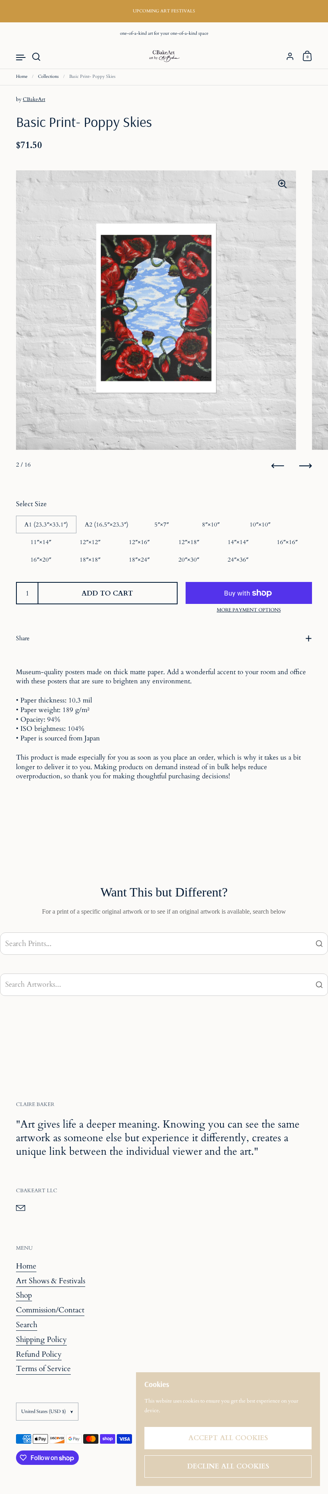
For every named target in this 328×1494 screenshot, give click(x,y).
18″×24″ (139, 560)
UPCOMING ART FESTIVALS (164, 11)
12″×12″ (90, 542)
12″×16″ (139, 542)
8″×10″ (211, 524)
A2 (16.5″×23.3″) (106, 524)
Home (22, 76)
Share (23, 638)
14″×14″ (238, 542)
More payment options (249, 610)
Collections (48, 76)
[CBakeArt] (164, 57)
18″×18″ (90, 560)
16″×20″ (40, 560)
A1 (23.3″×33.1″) (46, 524)
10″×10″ (260, 524)
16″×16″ (287, 542)
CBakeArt (34, 99)
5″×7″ (161, 524)
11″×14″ (40, 542)
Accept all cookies (228, 1438)
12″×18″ (188, 542)
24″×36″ (238, 560)
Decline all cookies (228, 1466)
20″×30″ (188, 560)
